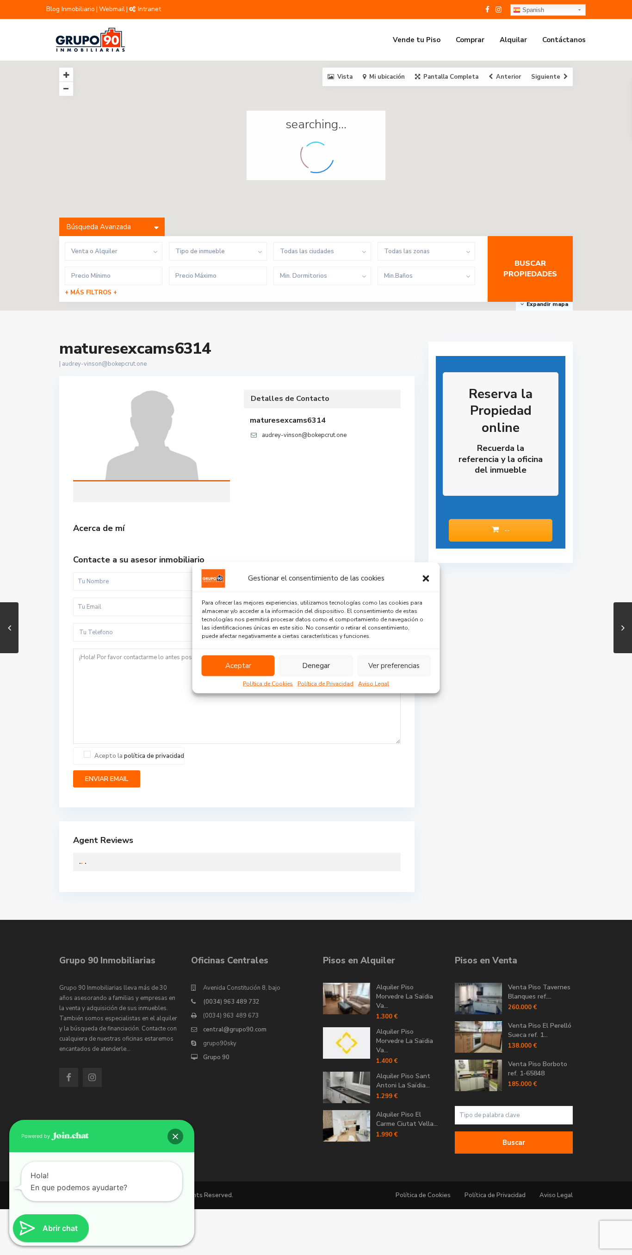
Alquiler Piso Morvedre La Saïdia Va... (404, 996)
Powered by (36, 1136)
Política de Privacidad (325, 683)
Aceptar (238, 665)
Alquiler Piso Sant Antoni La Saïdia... (403, 1081)
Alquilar (513, 39)
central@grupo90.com (234, 1029)
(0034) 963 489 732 (231, 1002)
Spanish (532, 9)
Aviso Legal (373, 683)
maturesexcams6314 (151, 436)
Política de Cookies (268, 683)
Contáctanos (564, 39)
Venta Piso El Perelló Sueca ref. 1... (539, 1030)
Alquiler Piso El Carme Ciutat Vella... (407, 1119)
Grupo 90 (216, 1057)
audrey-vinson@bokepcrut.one (104, 364)
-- (506, 530)
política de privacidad (154, 756)
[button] (426, 578)
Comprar (470, 39)
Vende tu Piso (416, 39)
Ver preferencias (394, 665)
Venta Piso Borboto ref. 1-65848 (537, 1069)
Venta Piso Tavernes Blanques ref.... (539, 992)
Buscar (513, 1142)
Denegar (316, 665)
